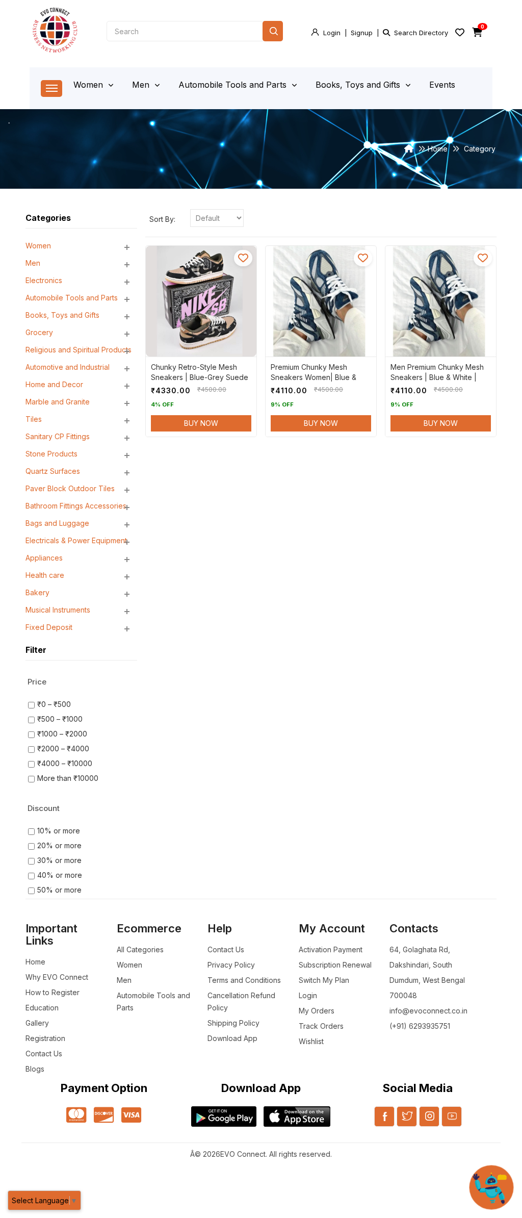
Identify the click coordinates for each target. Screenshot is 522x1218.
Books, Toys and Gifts (359, 85)
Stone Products (51, 453)
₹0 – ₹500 (54, 704)
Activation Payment (330, 949)
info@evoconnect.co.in (428, 1010)
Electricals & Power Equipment (76, 540)
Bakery (37, 592)
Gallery (37, 1023)
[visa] (131, 1115)
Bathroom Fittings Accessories (75, 505)
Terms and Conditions (244, 980)
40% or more (59, 875)
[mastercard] (76, 1115)
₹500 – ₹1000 (60, 719)
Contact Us (43, 1053)
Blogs (34, 1068)
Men (142, 85)
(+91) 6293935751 (419, 1026)
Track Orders (321, 1026)
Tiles (33, 419)
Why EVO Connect (56, 977)
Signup (362, 33)
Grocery (39, 332)
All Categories (140, 949)
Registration (45, 1038)
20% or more (59, 845)
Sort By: (162, 219)
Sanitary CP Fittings (57, 436)
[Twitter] (407, 1122)
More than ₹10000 (67, 778)
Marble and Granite (57, 401)
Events (442, 85)
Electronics (43, 280)
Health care (44, 575)
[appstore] (297, 1116)
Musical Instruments (57, 609)
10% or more (58, 830)
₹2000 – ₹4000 (63, 748)
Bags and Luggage (57, 523)
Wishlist (311, 1041)
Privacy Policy (231, 964)
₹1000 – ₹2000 (62, 733)
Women (89, 85)
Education (42, 1007)
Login (332, 33)
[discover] (104, 1115)
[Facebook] (384, 1122)
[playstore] (223, 1116)
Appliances (44, 557)
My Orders (316, 1010)
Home (438, 148)
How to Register (52, 992)
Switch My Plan (324, 980)
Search (273, 31)
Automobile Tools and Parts (233, 85)
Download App (232, 1038)
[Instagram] (429, 1122)
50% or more (59, 889)
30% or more (59, 860)
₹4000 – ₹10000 (64, 763)
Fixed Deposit (48, 627)
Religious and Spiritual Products (78, 349)
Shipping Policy (233, 1023)
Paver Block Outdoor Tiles (70, 488)
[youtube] (451, 1122)
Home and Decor (54, 384)
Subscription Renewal (335, 964)
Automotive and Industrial (67, 367)
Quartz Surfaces (52, 471)
